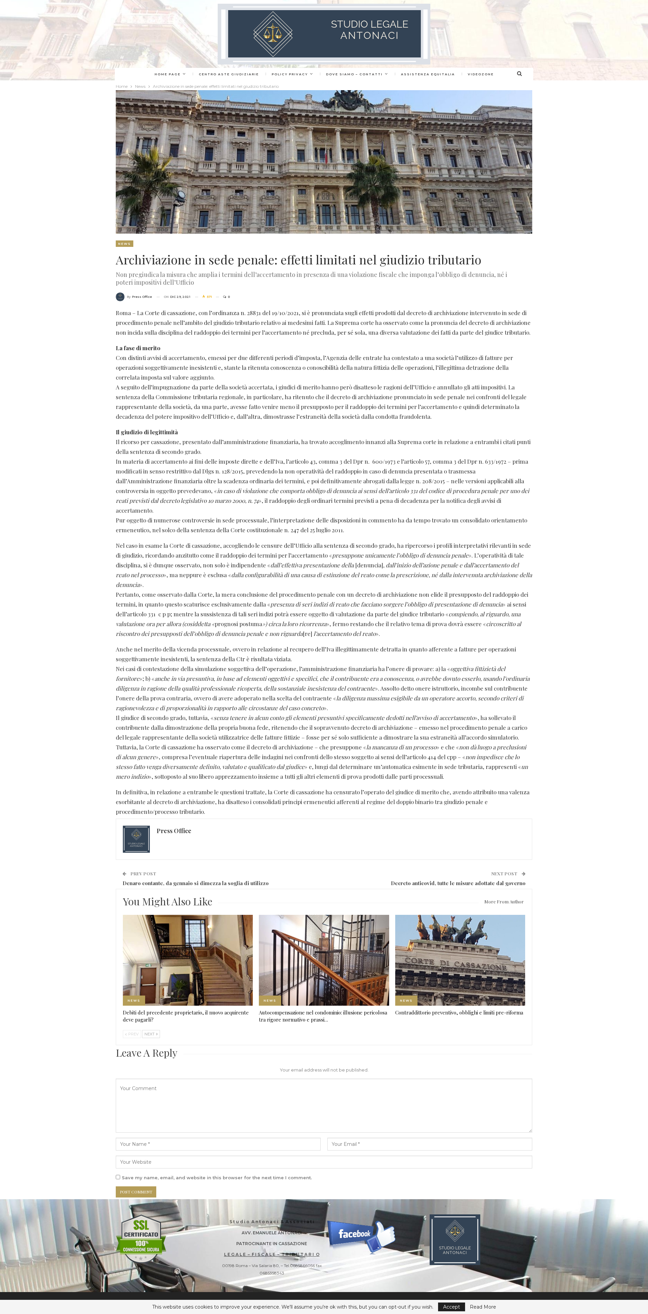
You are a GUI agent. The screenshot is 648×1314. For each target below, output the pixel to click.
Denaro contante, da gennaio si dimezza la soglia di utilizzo (196, 883)
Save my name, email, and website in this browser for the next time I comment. (217, 1177)
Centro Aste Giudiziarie (229, 74)
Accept (451, 1307)
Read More (483, 1307)
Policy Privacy (290, 74)
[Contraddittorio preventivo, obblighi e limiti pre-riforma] (460, 960)
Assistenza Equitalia (428, 74)
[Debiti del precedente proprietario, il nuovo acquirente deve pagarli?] (188, 960)
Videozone (481, 74)
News (124, 244)
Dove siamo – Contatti (354, 74)
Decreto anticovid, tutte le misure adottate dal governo (458, 883)
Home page (168, 74)
